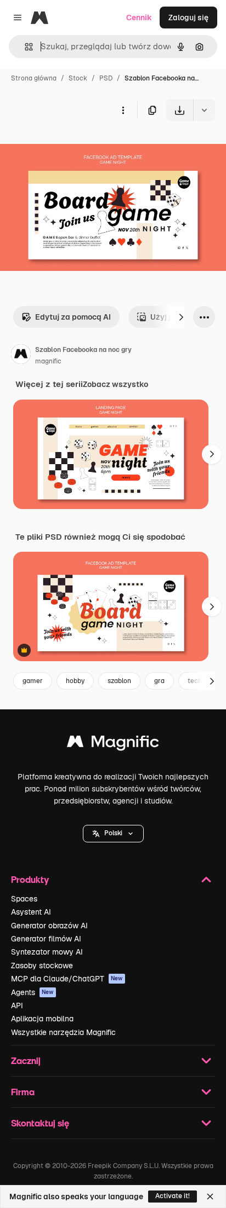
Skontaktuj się (40, 1123)
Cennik (139, 17)
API (17, 1005)
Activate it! (172, 1196)
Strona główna (33, 78)
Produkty (30, 879)
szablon (119, 681)
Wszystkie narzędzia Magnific (63, 1032)
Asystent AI (31, 912)
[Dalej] (181, 317)
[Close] (210, 1196)
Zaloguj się (188, 17)
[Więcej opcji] (123, 110)
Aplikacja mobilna (42, 1019)
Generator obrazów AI (49, 925)
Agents (32, 992)
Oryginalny (76, 146)
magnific (48, 361)
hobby (75, 681)
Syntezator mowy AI (47, 952)
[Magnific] (113, 744)
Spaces (24, 899)
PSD (105, 78)
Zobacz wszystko (115, 384)
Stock (78, 78)
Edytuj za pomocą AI (73, 317)
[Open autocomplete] (24, 47)
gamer (32, 681)
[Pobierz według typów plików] (204, 110)
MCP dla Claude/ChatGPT (67, 979)
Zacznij (26, 1060)
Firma (23, 1091)
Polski (113, 833)
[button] (113, 833)
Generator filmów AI (46, 939)
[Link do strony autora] (21, 355)
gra (159, 681)
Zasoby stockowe (42, 965)
